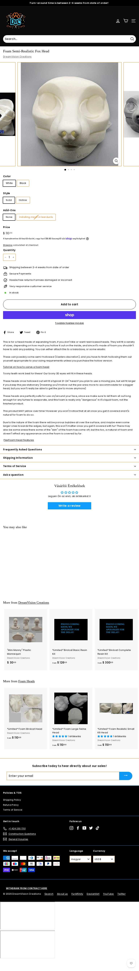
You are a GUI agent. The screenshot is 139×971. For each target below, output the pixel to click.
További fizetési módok (69, 323)
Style (6, 193)
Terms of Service (12, 809)
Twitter (121, 894)
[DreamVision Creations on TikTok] (97, 828)
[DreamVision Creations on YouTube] (84, 828)
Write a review (69, 506)
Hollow (23, 200)
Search (49, 894)
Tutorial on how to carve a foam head (26, 367)
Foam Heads (26, 681)
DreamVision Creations (17, 56)
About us (62, 894)
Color (7, 176)
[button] (60, 736)
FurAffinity (77, 894)
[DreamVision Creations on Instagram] (71, 828)
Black (23, 183)
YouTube (108, 894)
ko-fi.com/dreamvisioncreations (18, 963)
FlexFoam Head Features (19, 440)
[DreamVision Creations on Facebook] (78, 828)
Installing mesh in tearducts (36, 217)
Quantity (9, 250)
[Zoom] (116, 161)
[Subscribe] (125, 776)
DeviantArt (93, 894)
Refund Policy (11, 804)
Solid (9, 200)
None (9, 217)
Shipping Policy (12, 799)
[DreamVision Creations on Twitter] (91, 828)
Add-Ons (9, 210)
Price (6, 227)
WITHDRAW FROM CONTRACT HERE (26, 888)
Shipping (7, 245)
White (9, 183)
